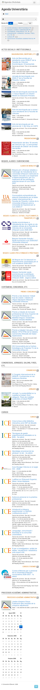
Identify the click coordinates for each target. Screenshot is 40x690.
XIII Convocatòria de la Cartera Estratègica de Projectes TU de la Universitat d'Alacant (25, 348)
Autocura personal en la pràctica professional (24, 498)
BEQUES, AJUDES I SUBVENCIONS (18, 30)
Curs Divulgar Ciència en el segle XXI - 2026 (25, 468)
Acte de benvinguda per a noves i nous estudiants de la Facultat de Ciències (25, 111)
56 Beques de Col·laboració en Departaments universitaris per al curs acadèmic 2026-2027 (25, 261)
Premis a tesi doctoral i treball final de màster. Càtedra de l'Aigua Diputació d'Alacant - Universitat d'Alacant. (23, 298)
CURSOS (10, 37)
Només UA (4, 23)
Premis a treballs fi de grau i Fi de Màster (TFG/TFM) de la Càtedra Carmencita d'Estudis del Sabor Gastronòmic (25, 333)
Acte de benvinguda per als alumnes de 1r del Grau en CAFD (25, 125)
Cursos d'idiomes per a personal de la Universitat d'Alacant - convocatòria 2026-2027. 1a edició (24, 573)
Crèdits (20, 23)
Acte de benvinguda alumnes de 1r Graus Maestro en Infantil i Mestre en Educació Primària (24, 93)
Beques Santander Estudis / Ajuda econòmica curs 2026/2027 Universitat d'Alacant (25, 240)
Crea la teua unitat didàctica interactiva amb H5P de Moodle (24, 422)
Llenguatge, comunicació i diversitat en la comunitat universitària (22, 532)
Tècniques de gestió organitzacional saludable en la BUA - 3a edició (24, 435)
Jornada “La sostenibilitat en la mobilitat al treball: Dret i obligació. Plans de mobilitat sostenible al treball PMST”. (24, 396)
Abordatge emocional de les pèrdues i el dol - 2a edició (23, 452)
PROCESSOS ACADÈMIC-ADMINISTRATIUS (20, 38)
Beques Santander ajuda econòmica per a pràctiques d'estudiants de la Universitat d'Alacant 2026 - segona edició (24, 275)
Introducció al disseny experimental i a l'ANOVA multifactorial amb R (22, 511)
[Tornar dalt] (36, 686)
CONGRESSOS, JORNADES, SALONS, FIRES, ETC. (21, 34)
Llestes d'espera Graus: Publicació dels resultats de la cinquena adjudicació (23, 603)
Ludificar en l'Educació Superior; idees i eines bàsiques (24, 480)
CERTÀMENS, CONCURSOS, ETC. (17, 31)
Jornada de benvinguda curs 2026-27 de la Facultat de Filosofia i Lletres (23, 78)
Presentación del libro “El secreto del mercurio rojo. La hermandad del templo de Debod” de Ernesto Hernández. (25, 145)
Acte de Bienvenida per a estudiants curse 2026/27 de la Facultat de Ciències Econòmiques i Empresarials (24, 61)
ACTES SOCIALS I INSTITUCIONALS (18, 28)
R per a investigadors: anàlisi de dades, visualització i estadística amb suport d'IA (24, 550)
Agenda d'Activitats (12, 2)
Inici (6, 14)
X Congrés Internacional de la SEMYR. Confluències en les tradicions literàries (23, 376)
